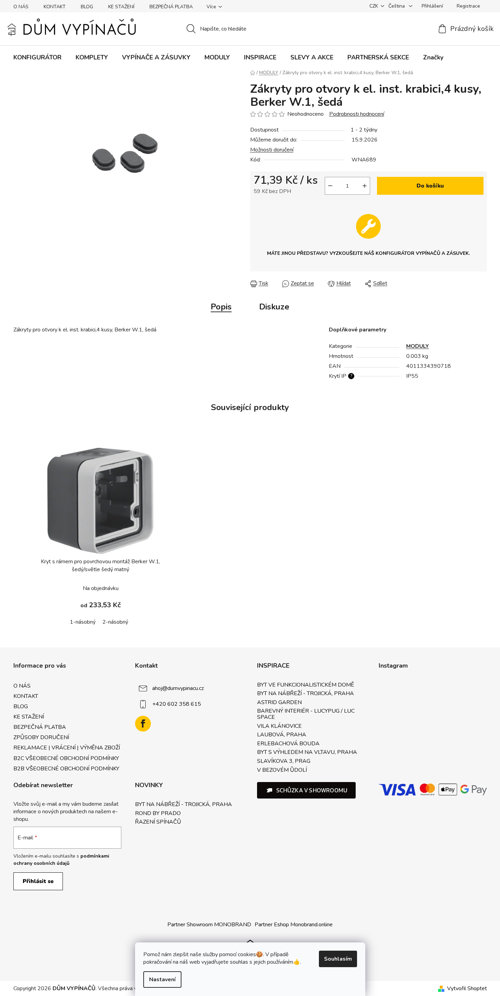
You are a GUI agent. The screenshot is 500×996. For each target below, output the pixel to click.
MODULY (417, 346)
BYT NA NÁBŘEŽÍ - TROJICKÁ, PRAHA (305, 694)
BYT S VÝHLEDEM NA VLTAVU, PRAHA (307, 752)
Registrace (468, 6)
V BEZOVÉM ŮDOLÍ (282, 770)
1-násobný (83, 622)
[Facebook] (143, 724)
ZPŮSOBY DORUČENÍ (41, 737)
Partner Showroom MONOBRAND (209, 924)
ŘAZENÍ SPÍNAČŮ (158, 822)
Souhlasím (338, 959)
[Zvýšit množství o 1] (364, 185)
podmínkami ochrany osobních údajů (61, 859)
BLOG (87, 6)
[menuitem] (37, 57)
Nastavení (162, 979)
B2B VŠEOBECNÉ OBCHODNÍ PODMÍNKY (66, 768)
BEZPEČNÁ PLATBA (171, 6)
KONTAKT (55, 6)
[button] (306, 790)
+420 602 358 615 (176, 704)
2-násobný (115, 622)
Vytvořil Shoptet (467, 988)
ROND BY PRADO (158, 814)
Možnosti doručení (271, 150)
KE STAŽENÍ (121, 6)
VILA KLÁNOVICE (279, 726)
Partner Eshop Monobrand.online (294, 924)
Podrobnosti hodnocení (356, 114)
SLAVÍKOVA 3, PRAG (283, 761)
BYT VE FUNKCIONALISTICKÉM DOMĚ (305, 685)
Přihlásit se (38, 881)
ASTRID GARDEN (279, 703)
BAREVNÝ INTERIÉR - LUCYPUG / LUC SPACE (306, 714)
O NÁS (21, 6)
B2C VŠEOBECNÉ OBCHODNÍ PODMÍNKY (66, 758)
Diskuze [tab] (274, 306)
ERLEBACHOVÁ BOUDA (288, 744)
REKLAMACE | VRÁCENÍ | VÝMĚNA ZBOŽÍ (66, 747)
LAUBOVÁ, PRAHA (281, 735)
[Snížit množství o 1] (330, 185)
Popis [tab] (221, 306)
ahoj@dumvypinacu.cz (178, 688)
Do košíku (430, 186)
